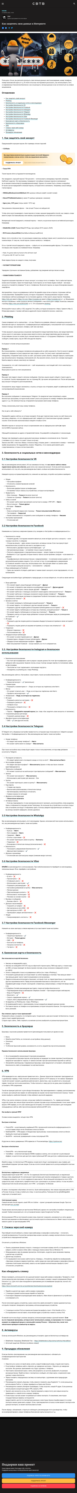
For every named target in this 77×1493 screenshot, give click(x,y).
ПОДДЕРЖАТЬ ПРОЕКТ (13, 162)
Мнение (4, 10)
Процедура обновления (14, 132)
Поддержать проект (38, 1481)
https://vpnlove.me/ (55, 1141)
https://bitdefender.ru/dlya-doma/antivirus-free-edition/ (52, 1341)
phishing (47, 304)
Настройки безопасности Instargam (18, 110)
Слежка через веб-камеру (15, 128)
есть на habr (14, 1205)
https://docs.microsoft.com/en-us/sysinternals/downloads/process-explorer (27, 1286)
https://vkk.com (7, 299)
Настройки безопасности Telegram (18, 112)
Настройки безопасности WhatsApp (18, 114)
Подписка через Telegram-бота (38, 1475)
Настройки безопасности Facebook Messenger (22, 119)
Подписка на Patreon (38, 1486)
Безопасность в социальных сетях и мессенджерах (24, 103)
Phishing (8, 101)
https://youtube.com (54, 299)
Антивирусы (10, 130)
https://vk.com (23, 299)
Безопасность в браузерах (15, 123)
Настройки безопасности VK (16, 105)
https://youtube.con (35, 299)
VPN (7, 125)
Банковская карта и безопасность (18, 121)
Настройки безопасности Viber (16, 116)
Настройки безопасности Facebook (18, 107)
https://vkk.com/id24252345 (18, 304)
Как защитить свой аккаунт (15, 98)
